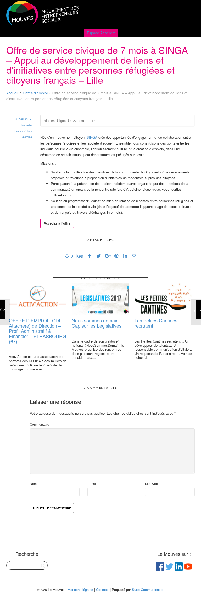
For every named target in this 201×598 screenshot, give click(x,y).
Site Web (151, 483)
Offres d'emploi (35, 92)
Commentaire (39, 424)
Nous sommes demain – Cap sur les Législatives (97, 323)
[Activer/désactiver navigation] (189, 13)
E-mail (92, 483)
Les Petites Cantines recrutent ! (156, 323)
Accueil (12, 92)
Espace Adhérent (101, 32)
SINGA (92, 137)
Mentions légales (80, 589)
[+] (37, 299)
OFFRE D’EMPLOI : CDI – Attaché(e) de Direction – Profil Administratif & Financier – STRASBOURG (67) (37, 330)
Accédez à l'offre (57, 223)
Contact (102, 589)
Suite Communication (148, 589)
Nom (33, 483)
